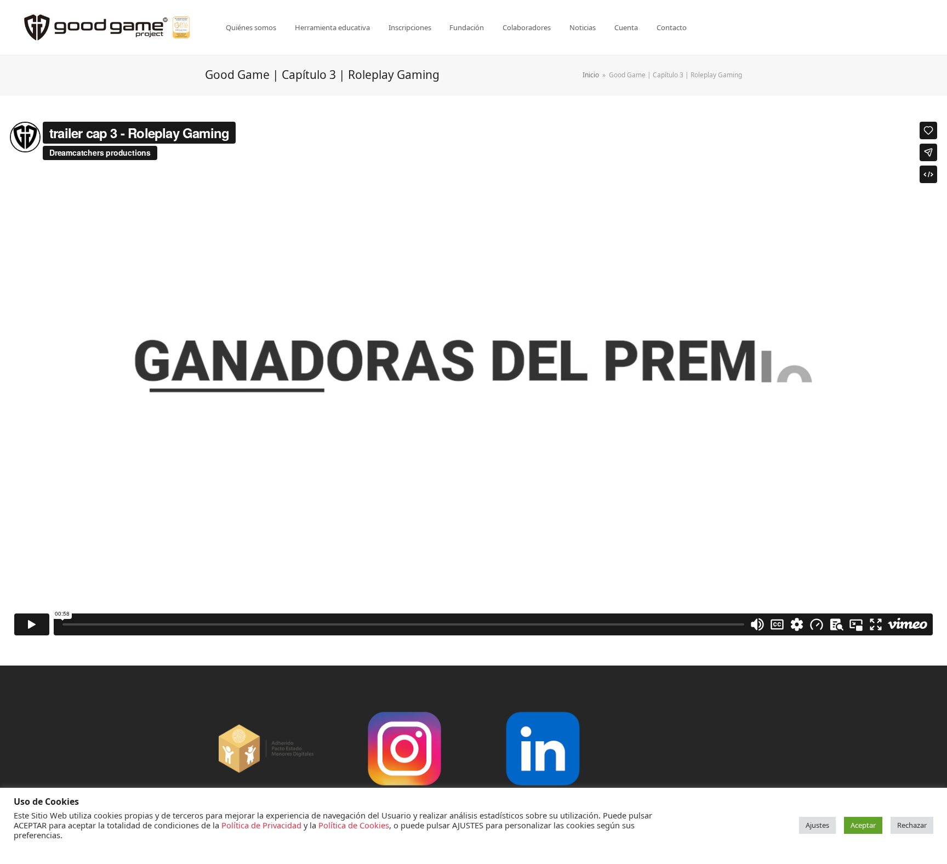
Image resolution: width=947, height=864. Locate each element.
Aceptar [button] (863, 825)
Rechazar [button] (912, 825)
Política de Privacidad (261, 825)
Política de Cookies (353, 825)
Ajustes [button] (817, 825)
